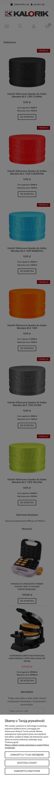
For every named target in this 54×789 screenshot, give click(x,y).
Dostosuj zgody (27, 763)
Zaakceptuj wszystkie (27, 771)
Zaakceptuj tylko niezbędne (27, 755)
